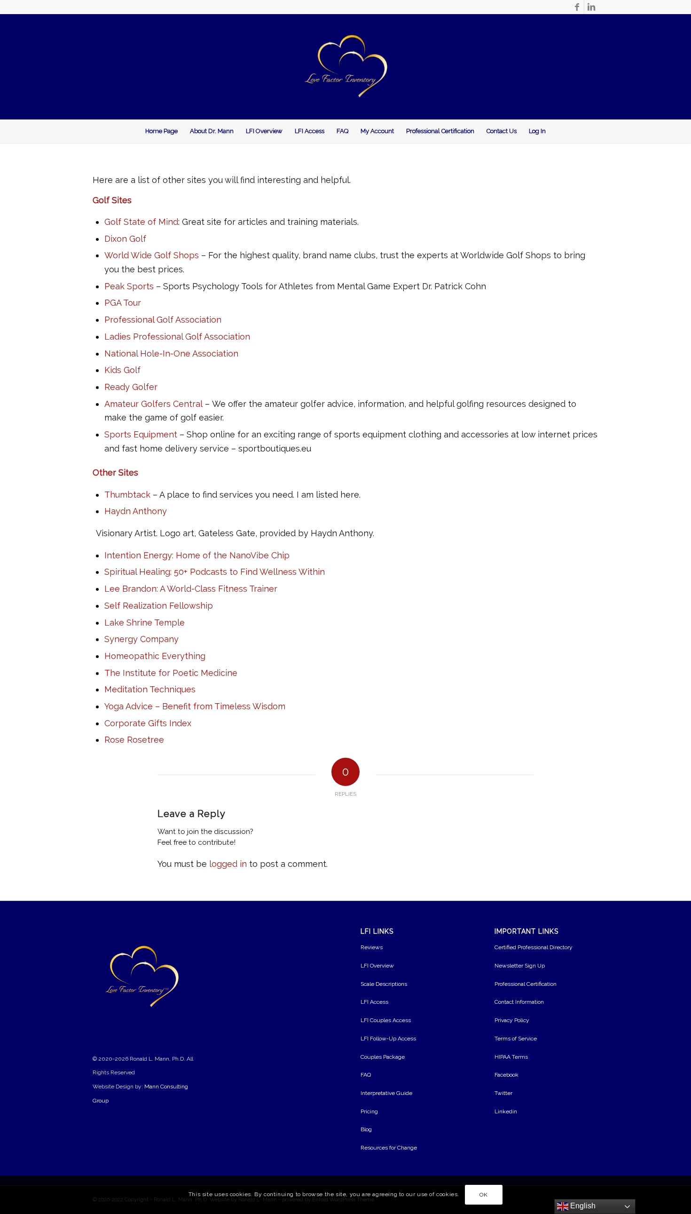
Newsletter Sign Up (520, 965)
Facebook (506, 1074)
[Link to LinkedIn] (591, 7)
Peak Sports (129, 286)
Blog (366, 1129)
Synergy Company (141, 639)
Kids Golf (122, 370)
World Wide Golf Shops (151, 255)
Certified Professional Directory (534, 947)
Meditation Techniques (150, 689)
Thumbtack (127, 495)
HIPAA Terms (511, 1057)
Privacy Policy (512, 1020)
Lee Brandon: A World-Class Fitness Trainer (190, 589)
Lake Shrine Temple (144, 622)
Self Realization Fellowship (158, 606)
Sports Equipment (140, 434)
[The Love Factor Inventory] (345, 66)
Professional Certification (526, 984)
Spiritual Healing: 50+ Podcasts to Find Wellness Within (214, 572)
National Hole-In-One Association (171, 353)
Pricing (369, 1111)
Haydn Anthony (135, 511)
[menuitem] (161, 131)
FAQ (366, 1074)
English (582, 1206)
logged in (228, 864)
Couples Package (383, 1057)
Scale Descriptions (384, 984)
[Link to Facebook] (577, 7)
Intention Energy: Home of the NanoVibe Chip (197, 555)
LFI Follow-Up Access (388, 1038)
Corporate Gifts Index (147, 723)
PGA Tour (122, 303)
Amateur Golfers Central (153, 404)
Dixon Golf (125, 239)
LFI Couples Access (386, 1020)
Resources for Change (389, 1147)
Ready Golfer (130, 387)
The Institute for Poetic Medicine (170, 673)
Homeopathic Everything (154, 656)
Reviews (372, 947)
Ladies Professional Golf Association (177, 336)
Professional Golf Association (162, 320)
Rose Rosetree (134, 740)
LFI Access (374, 1002)
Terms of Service (516, 1038)
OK (483, 1194)
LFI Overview (377, 965)
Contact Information (519, 1002)
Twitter (503, 1093)
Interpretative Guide (386, 1093)
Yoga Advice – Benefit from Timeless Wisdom (194, 706)
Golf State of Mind (141, 222)
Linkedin (506, 1111)
